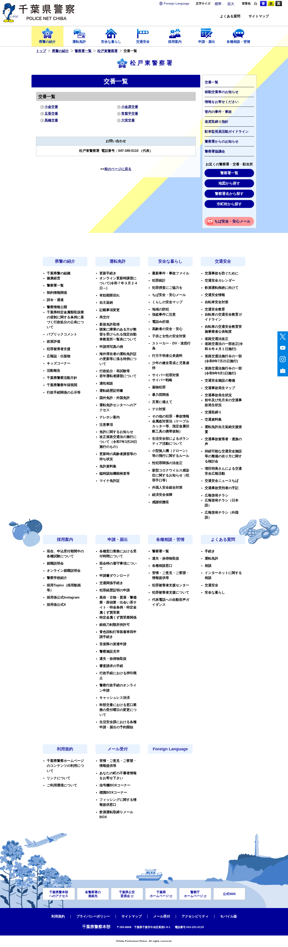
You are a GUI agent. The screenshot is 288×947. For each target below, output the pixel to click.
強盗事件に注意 (164, 314)
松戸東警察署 (107, 51)
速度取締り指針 (216, 121)
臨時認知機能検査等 (114, 473)
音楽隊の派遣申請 (112, 644)
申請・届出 (206, 41)
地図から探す (229, 183)
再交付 (104, 317)
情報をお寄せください (221, 102)
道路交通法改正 (216, 339)
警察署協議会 (215, 151)
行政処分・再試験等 (114, 371)
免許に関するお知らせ (116, 432)
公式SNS (229, 894)
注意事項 (106, 424)
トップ (41, 51)
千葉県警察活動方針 (62, 378)
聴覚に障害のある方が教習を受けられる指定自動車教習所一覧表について (118, 334)
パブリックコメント (62, 334)
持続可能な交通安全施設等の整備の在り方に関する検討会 (223, 456)
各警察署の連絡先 (93, 894)
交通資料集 (213, 419)
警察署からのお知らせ (221, 141)
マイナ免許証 (109, 481)
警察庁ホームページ (193, 894)
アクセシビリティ (195, 916)
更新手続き (107, 273)
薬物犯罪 (159, 387)
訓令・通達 (55, 300)
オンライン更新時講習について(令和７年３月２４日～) (118, 283)
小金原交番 (129, 107)
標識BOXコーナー (113, 792)
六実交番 (128, 120)
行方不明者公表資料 (167, 355)
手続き (210, 551)
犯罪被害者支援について (170, 592)
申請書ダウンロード (114, 575)
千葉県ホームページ (159, 894)
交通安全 (143, 41)
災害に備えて (162, 402)
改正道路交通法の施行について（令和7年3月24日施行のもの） (118, 441)
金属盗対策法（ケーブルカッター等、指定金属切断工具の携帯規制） (170, 426)
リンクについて (58, 778)
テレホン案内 (109, 417)
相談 (208, 565)
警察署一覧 (83, 51)
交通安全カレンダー (220, 280)
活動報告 (53, 370)
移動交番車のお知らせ (221, 92)
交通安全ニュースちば (221, 481)
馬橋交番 (51, 120)
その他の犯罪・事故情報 (170, 416)
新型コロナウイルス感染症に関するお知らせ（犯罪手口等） (170, 475)
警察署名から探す (229, 194)
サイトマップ (259, 16)
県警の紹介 (47, 41)
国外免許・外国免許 (114, 398)
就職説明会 (55, 563)
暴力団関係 (160, 394)
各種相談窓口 (162, 565)
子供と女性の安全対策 (169, 336)
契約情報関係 (57, 292)
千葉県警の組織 (58, 273)
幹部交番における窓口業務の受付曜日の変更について (118, 710)
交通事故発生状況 (218, 395)
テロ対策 (159, 409)
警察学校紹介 (57, 578)
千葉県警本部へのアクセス (58, 894)
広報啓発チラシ (216, 495)
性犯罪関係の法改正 (167, 463)
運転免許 (79, 41)
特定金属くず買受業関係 (118, 617)
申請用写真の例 (111, 346)
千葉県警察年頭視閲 (62, 385)
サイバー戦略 (162, 380)
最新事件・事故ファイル (170, 273)
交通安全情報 (215, 295)
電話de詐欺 (160, 321)
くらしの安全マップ (167, 302)
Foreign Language (170, 749)
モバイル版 (228, 916)
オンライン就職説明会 (64, 570)
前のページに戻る (117, 169)
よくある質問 (230, 16)
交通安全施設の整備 (220, 380)
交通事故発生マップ (220, 388)
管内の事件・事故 (218, 112)
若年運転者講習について (118, 376)
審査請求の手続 (111, 666)
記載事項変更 (109, 310)
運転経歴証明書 (111, 390)
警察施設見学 (109, 651)
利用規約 (65, 749)
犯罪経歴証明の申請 (114, 590)
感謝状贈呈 (160, 502)
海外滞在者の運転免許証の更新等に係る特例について (118, 359)
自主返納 (106, 302)
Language (176, 3)
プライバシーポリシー (93, 916)
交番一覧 (211, 82)
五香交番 (51, 113)
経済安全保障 (162, 494)
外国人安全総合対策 (167, 487)
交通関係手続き (111, 583)
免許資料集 (107, 466)
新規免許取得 (109, 324)
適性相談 (106, 383)
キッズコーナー (58, 363)
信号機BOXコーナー (114, 785)
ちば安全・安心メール (232, 221)
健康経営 (53, 278)
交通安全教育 (215, 309)
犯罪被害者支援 (58, 349)
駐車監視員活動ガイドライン (227, 131)
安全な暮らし (111, 41)
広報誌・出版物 (58, 356)
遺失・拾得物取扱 (112, 658)
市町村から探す (229, 204)
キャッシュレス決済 (114, 697)
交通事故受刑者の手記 (221, 488)
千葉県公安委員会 (127, 894)
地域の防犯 (160, 309)
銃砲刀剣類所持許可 (114, 624)
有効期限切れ (109, 295)
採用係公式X (56, 604)
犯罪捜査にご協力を (167, 287)
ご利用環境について (62, 785)
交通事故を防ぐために (221, 273)
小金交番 (51, 107)
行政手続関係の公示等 (64, 392)
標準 (218, 4)
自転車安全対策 (216, 302)
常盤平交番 (129, 113)
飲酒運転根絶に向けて (221, 287)
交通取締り (213, 412)
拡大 (230, 4)
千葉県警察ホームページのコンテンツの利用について (65, 765)
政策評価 (53, 341)
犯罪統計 (159, 280)
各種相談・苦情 (238, 41)
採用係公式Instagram (63, 597)
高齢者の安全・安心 (167, 329)
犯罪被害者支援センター (170, 585)
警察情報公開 (57, 307)
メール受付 (118, 749)
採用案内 (175, 41)
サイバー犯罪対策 (165, 375)
